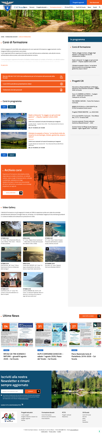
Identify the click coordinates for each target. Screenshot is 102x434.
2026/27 (12, 107)
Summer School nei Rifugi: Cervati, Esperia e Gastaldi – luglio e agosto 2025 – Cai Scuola (84, 127)
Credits (59, 432)
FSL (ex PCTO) (69, 7)
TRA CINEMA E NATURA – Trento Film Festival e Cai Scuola (85, 102)
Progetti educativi (42, 7)
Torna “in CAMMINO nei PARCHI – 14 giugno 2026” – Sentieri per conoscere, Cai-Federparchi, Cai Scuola (84, 95)
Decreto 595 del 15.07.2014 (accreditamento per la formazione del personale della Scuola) (29, 77)
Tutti (4, 107)
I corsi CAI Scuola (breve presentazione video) (17, 84)
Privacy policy (52, 432)
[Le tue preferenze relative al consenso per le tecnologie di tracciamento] (99, 431)
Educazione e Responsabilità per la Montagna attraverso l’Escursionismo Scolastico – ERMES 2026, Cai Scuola (85, 88)
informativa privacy (23, 398)
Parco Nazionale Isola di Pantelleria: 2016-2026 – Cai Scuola (84, 356)
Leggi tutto (5, 65)
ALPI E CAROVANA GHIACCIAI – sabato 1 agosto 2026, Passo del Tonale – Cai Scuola (50, 356)
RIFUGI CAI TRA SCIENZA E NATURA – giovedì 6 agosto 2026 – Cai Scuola (15, 356)
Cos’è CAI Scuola (80, 7)
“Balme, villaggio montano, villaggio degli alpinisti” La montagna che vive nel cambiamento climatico (84, 54)
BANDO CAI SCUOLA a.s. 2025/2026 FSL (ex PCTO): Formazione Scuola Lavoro (84, 107)
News (89, 7)
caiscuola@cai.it (74, 430)
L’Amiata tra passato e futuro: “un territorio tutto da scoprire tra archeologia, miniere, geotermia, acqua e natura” (47, 135)
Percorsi (31, 7)
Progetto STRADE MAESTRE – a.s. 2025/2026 (85, 112)
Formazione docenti (55, 7)
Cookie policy (44, 432)
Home (25, 7)
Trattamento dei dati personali (12, 90)
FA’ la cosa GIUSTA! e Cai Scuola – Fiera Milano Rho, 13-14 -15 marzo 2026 (85, 116)
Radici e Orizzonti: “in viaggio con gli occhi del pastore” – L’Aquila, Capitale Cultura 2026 (44, 116)
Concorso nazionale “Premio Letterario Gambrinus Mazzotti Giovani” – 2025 (83, 122)
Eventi (95, 7)
